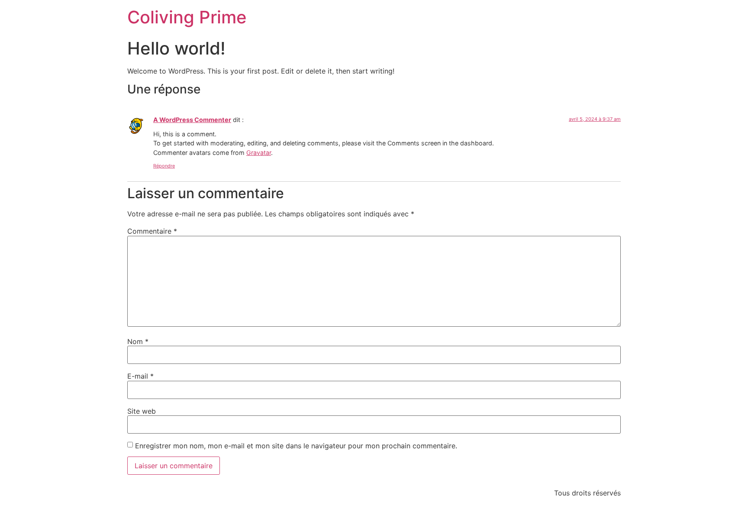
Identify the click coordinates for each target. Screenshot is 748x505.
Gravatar (258, 152)
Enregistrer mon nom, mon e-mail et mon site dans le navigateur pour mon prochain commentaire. (296, 445)
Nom (137, 341)
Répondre (164, 166)
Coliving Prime (187, 17)
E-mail (140, 376)
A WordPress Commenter (192, 119)
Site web (141, 411)
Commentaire (152, 231)
